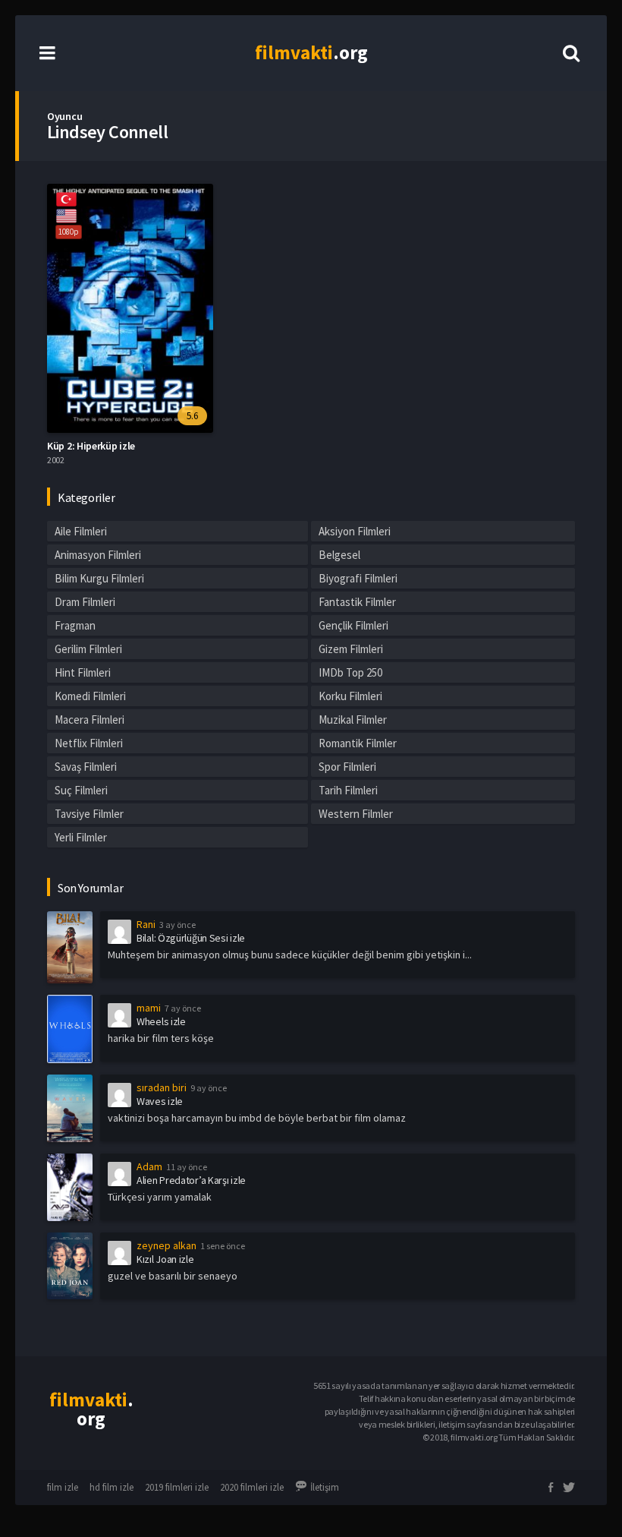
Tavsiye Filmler (89, 813)
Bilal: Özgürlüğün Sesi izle (191, 938)
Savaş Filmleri (86, 766)
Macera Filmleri (89, 719)
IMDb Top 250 (350, 672)
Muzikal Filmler (353, 719)
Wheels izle (161, 1021)
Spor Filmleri (347, 766)
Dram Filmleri (85, 602)
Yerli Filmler (81, 837)
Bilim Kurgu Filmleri (99, 578)
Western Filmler (356, 813)
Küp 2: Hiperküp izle (91, 446)
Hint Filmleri (83, 672)
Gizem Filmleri (351, 649)
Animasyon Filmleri (98, 555)
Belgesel (339, 555)
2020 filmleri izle (252, 1487)
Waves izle (160, 1101)
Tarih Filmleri (348, 790)
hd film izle (112, 1487)
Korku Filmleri (350, 696)
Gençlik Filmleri (353, 625)
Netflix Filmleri (89, 743)
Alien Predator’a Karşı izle (191, 1180)
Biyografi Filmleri (358, 578)
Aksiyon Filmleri (355, 531)
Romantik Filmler (358, 743)
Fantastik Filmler (357, 602)
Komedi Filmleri (90, 696)
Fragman (75, 625)
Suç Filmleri (81, 790)
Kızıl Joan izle (165, 1259)
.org (311, 52)
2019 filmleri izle (177, 1487)
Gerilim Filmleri (88, 649)
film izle (62, 1487)
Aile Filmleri (81, 531)
